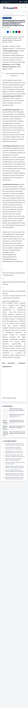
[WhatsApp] (13, 32)
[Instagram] (24, 1)
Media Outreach (9, 13)
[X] (22, 1)
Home (3, 13)
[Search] (22, 7)
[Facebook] (20, 1)
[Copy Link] (22, 32)
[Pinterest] (19, 32)
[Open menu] (25, 7)
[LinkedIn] (26, 1)
